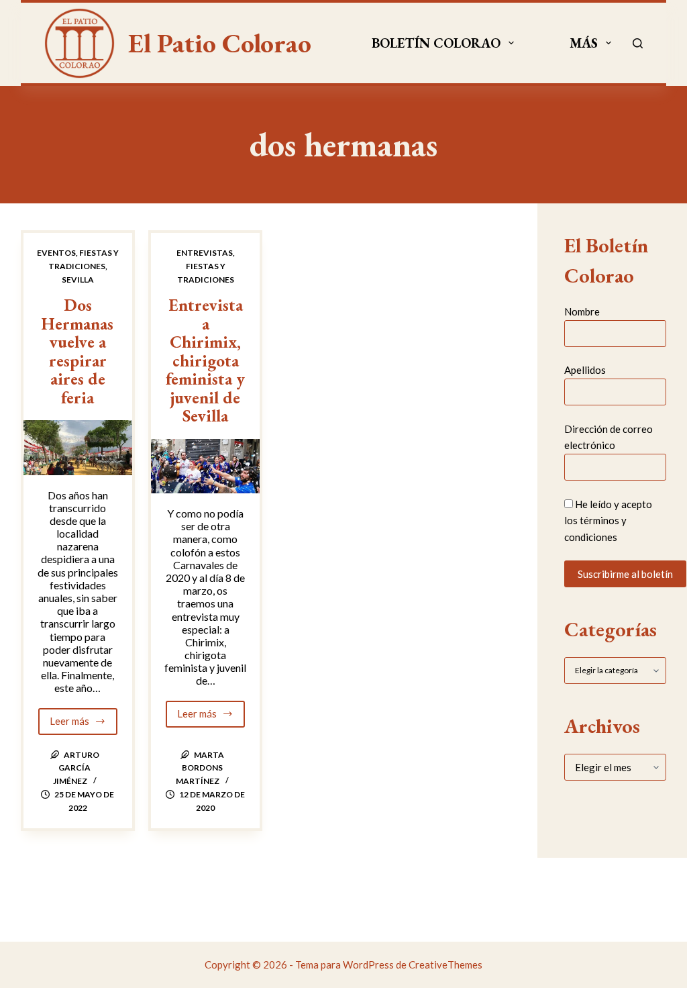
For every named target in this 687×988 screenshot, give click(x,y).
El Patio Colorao (219, 43)
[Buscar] (638, 43)
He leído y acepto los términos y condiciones (608, 521)
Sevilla (78, 280)
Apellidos (585, 370)
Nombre (582, 311)
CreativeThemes (445, 964)
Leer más (83, 724)
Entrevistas (204, 253)
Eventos (56, 253)
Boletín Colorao (436, 43)
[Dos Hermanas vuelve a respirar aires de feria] (77, 447)
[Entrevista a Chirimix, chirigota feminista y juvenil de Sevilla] (205, 466)
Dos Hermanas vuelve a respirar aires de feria (77, 351)
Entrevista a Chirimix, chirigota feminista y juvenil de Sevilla (205, 360)
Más (584, 43)
